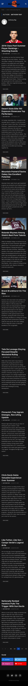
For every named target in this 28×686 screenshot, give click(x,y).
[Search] (25, 4)
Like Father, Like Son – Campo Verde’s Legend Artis (13, 542)
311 (22, 648)
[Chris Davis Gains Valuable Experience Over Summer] (14, 466)
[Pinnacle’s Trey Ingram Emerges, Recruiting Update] (14, 403)
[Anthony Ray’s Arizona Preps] (14, 3)
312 (26, 648)
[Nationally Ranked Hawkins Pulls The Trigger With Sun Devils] (14, 592)
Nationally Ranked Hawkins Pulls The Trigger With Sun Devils (13, 603)
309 (14, 648)
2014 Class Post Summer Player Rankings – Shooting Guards (14, 48)
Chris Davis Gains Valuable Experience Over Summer (11, 478)
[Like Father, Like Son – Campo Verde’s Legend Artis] (14, 531)
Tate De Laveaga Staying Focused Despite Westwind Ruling (13, 352)
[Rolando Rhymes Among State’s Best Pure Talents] (14, 224)
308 (11, 648)
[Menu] (3, 4)
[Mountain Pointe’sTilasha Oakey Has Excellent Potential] (14, 163)
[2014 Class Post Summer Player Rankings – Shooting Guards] (14, 37)
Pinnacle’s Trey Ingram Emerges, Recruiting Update (13, 415)
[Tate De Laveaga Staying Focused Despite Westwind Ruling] (14, 340)
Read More (5, 89)
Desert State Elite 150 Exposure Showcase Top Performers (13, 111)
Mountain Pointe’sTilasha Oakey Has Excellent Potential (14, 174)
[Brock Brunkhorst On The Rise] (14, 282)
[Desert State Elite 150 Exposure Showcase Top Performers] (14, 100)
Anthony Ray (12, 20)
